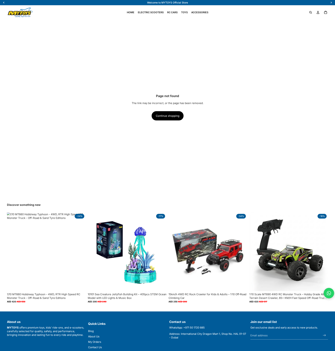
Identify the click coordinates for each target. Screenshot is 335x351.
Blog (91, 331)
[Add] (161, 286)
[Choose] (80, 286)
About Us (93, 336)
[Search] (310, 12)
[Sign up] (324, 335)
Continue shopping (167, 115)
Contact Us (95, 347)
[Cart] (325, 12)
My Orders (94, 342)
